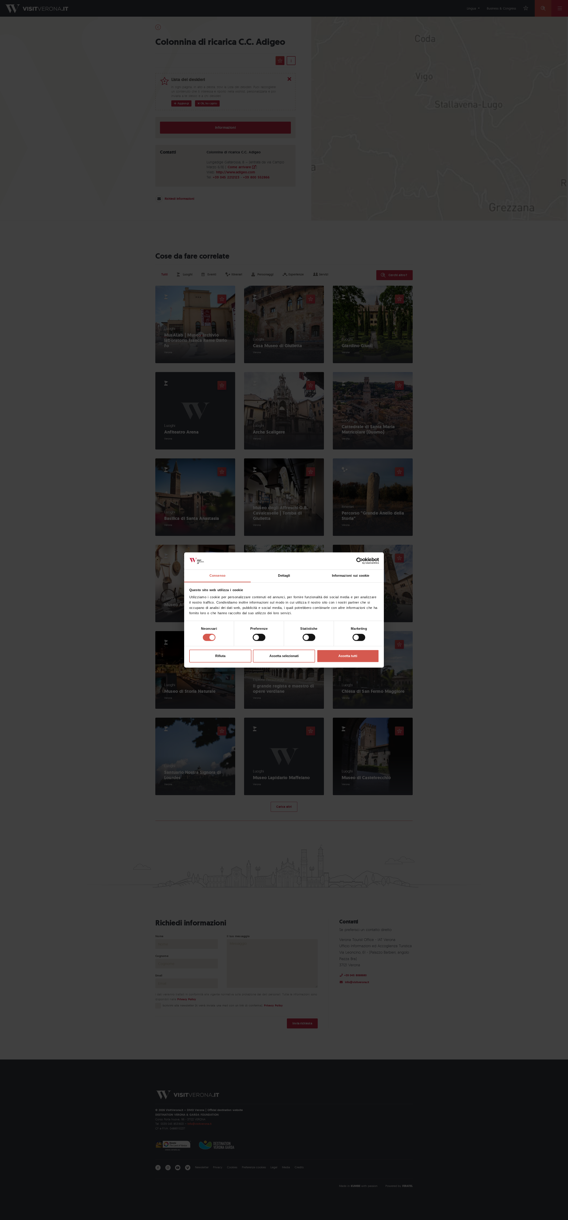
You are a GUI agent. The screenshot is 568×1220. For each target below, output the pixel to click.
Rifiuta (220, 656)
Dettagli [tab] (284, 575)
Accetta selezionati (284, 656)
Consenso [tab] (217, 575)
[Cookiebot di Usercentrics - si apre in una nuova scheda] (359, 561)
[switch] (259, 637)
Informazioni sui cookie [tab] (350, 575)
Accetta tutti (347, 656)
